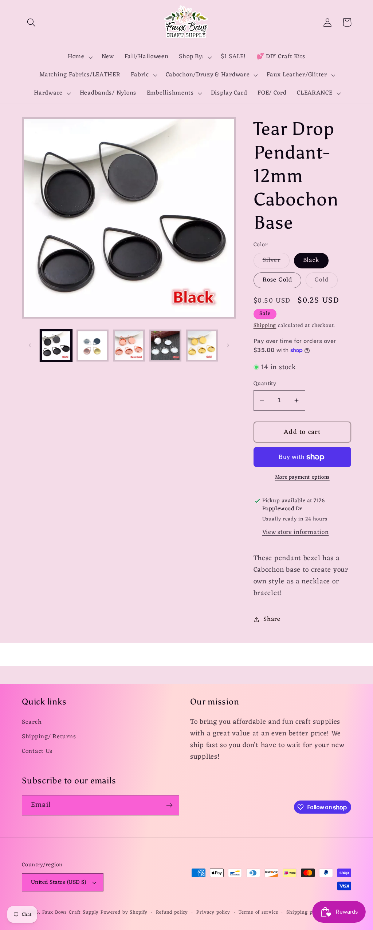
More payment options (302, 477)
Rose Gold (277, 280)
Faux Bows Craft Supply (70, 912)
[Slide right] (228, 346)
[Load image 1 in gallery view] (56, 346)
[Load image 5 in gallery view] (202, 346)
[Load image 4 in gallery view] (165, 346)
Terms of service (258, 913)
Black (311, 260)
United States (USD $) (58, 882)
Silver (276, 261)
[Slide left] (30, 346)
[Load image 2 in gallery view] (92, 346)
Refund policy (172, 913)
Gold (326, 281)
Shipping (265, 325)
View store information (295, 532)
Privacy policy (213, 913)
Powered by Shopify (124, 912)
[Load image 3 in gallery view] (129, 346)
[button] (31, 22)
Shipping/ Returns (49, 736)
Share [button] (271, 619)
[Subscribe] (169, 805)
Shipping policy (304, 913)
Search (32, 722)
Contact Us (37, 751)
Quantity (265, 384)
